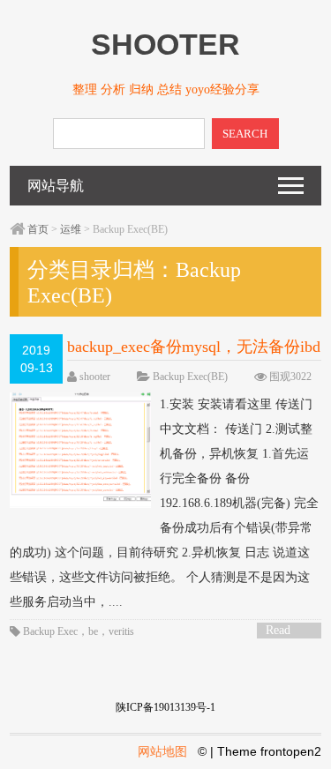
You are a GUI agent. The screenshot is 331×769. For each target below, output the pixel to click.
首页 (38, 229)
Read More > (284, 630)
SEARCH (244, 133)
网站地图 (162, 751)
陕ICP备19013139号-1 (165, 707)
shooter (94, 376)
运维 (70, 229)
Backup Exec (50, 631)
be (93, 631)
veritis (121, 631)
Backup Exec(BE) (190, 376)
